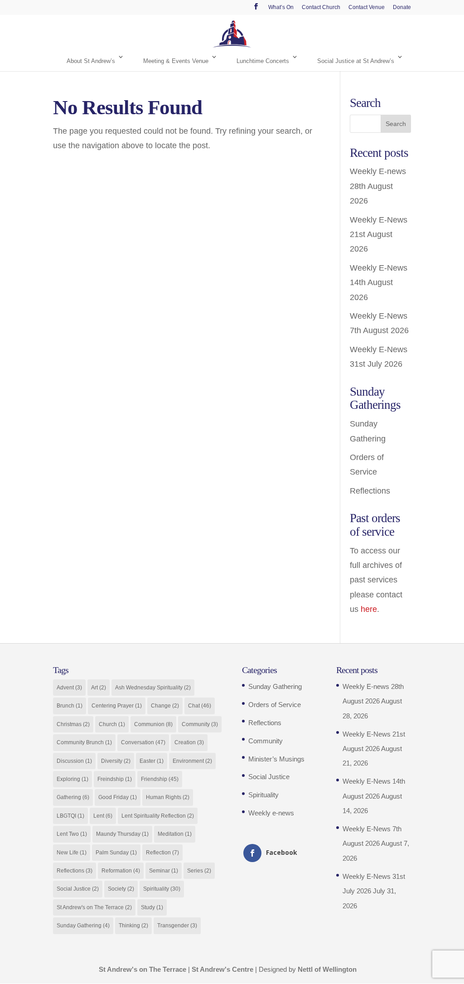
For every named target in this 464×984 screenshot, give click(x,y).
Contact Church (321, 7)
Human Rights (167, 797)
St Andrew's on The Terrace (94, 907)
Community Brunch (84, 742)
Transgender (177, 925)
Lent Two (72, 834)
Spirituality (161, 889)
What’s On (281, 7)
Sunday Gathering (83, 925)
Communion (153, 724)
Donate (402, 7)
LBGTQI (70, 816)
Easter (152, 761)
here (369, 609)
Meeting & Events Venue (175, 61)
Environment (192, 761)
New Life (72, 852)
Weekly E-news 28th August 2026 (378, 186)
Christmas (73, 724)
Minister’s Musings (276, 759)
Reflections (370, 490)
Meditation (175, 834)
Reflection (162, 852)
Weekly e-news (271, 813)
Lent (102, 816)
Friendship (160, 779)
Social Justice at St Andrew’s (355, 61)
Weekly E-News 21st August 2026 (378, 234)
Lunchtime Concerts (263, 61)
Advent (69, 687)
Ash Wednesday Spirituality (153, 687)
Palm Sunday (116, 852)
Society (121, 889)
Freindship (114, 779)
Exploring (72, 779)
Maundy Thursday (122, 834)
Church (112, 724)
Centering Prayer (117, 706)
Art (98, 687)
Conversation (143, 742)
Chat (199, 706)
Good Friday (117, 797)
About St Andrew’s (91, 61)
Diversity (115, 761)
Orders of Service (274, 704)
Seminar (163, 871)
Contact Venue (366, 7)
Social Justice (78, 889)
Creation (189, 742)
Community (200, 724)
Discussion (74, 761)
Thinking (133, 925)
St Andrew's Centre (222, 969)
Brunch (69, 706)
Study (152, 907)
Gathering (73, 797)
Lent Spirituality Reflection (157, 816)
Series (199, 871)
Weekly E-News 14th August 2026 (378, 282)
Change (165, 706)
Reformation (121, 871)
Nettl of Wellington (327, 969)
